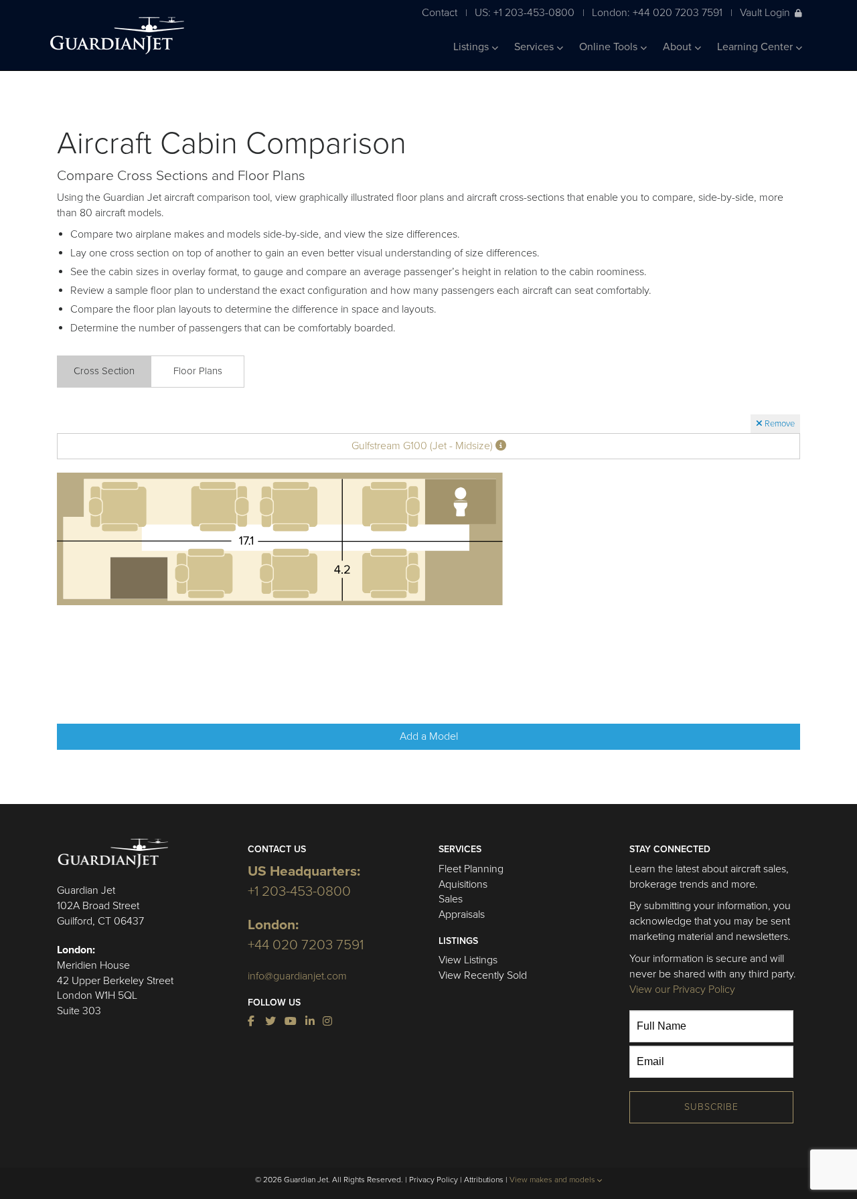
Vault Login (765, 12)
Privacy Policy (433, 1179)
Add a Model (429, 736)
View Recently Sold (483, 975)
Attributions (483, 1179)
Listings (472, 47)
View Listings (468, 960)
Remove (779, 423)
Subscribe (711, 1107)
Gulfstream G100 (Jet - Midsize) (423, 446)
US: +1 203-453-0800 (524, 12)
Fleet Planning (471, 869)
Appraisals (462, 914)
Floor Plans (197, 371)
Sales (451, 899)
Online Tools (609, 47)
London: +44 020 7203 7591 (657, 12)
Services (535, 47)
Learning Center (756, 47)
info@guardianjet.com (297, 976)
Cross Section (104, 371)
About (678, 47)
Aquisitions (463, 884)
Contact (439, 12)
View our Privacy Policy (682, 989)
